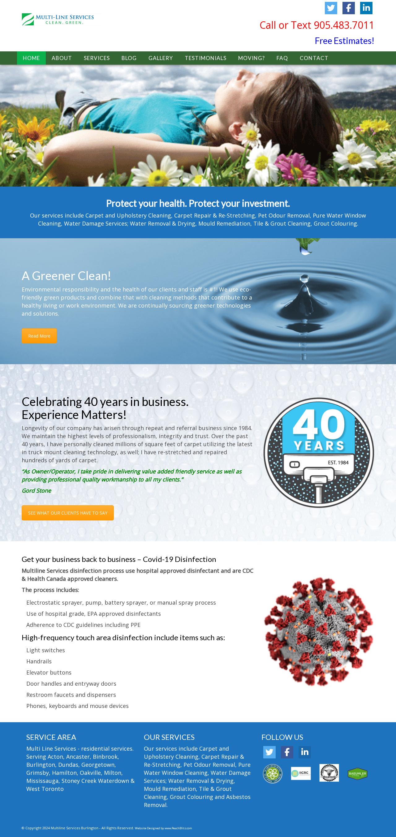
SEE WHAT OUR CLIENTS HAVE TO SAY (67, 513)
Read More (39, 336)
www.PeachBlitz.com (178, 828)
